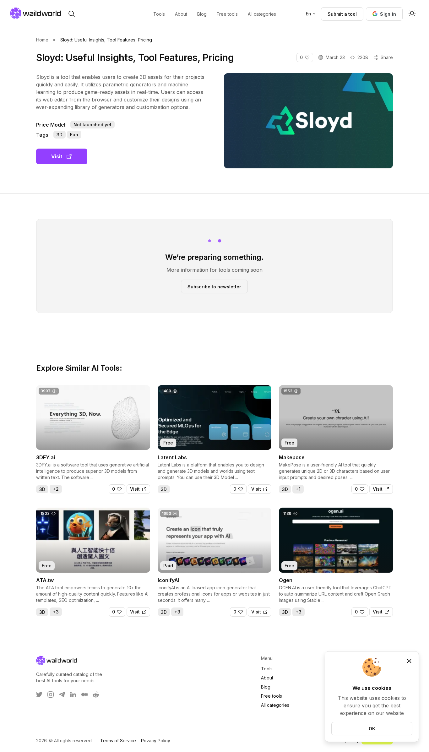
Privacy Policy (155, 740)
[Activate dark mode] (412, 13)
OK (372, 728)
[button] (384, 14)
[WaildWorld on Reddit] (96, 694)
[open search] (72, 14)
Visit (56, 156)
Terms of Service (118, 740)
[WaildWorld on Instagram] (50, 694)
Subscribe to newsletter (214, 286)
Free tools (271, 696)
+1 (298, 489)
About (267, 677)
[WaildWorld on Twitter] (39, 694)
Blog (265, 686)
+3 (56, 611)
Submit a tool (342, 14)
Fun (74, 134)
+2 (56, 489)
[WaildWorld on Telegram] (62, 694)
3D (59, 134)
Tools (267, 668)
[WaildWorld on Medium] (84, 694)
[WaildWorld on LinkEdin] (73, 694)
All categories (275, 705)
